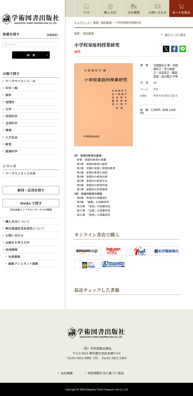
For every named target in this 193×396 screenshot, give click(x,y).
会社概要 (134, 12)
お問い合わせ (14, 235)
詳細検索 (52, 34)
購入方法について (17, 221)
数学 (8, 95)
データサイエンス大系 (20, 173)
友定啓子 (164, 72)
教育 (8, 144)
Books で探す (31, 203)
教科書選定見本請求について (25, 228)
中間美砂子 (160, 65)
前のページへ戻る (175, 34)
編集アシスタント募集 (23, 263)
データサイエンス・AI (20, 81)
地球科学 (11, 116)
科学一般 (11, 88)
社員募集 (14, 256)
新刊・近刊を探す (30, 190)
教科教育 (106, 22)
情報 (8, 130)
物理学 (10, 102)
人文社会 (11, 137)
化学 (8, 109)
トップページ (82, 22)
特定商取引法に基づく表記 (106, 373)
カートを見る (181, 12)
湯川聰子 (166, 76)
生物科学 (11, 123)
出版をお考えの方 (17, 242)
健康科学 (11, 151)
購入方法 (110, 12)
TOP (86, 12)
